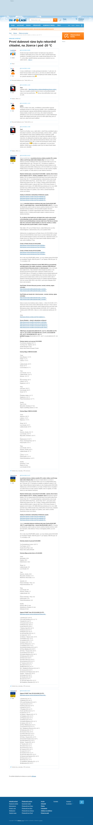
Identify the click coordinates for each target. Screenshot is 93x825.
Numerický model (26, 803)
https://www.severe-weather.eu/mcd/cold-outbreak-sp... (34, 325)
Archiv (73, 25)
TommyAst (13, 155)
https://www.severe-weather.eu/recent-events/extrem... (34, 324)
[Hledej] (55, 20)
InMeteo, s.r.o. (20, 820)
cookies (40, 820)
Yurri (11, 68)
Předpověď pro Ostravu (28, 810)
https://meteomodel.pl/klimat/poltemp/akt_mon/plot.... (33, 289)
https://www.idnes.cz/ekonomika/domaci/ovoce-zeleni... (43, 89)
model (49, 25)
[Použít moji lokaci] (51, 20)
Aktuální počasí (13, 801)
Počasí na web (45, 813)
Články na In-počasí (23, 33)
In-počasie (69, 803)
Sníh (69, 25)
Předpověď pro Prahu (27, 806)
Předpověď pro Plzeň (27, 813)
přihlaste (34, 776)
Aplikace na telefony (46, 810)
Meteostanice (12, 806)
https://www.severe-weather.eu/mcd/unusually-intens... (34, 327)
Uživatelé (43, 803)
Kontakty (56, 801)
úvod (13, 25)
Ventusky (68, 801)
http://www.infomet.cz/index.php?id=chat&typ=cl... (32, 317)
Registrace (80, 20)
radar (28, 25)
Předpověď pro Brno (27, 808)
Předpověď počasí (27, 801)
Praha (64, 19)
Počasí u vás (12, 808)
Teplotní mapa (12, 813)
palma (12, 85)
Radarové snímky (13, 803)
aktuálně (20, 25)
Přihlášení (81, 19)
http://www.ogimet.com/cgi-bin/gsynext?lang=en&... (33, 614)
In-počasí (12, 50)
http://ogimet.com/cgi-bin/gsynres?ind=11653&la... (33, 245)
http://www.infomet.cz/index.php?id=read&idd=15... (33, 196)
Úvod (10, 33)
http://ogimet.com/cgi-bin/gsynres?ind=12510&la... (33, 247)
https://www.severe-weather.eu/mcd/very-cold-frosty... (33, 322)
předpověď (37, 25)
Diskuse (78, 25)
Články (43, 806)
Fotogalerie (44, 808)
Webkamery (12, 810)
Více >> (30, 59)
